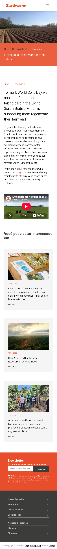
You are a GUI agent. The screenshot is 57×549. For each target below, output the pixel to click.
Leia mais (12, 304)
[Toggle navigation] (47, 5)
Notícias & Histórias (21, 49)
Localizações (14, 515)
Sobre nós (13, 504)
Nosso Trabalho (16, 499)
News (6, 84)
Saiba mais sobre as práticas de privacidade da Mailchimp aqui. (28, 481)
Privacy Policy (35, 545)
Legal (27, 545)
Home (7, 49)
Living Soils (20, 172)
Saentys (52, 545)
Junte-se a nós (15, 509)
